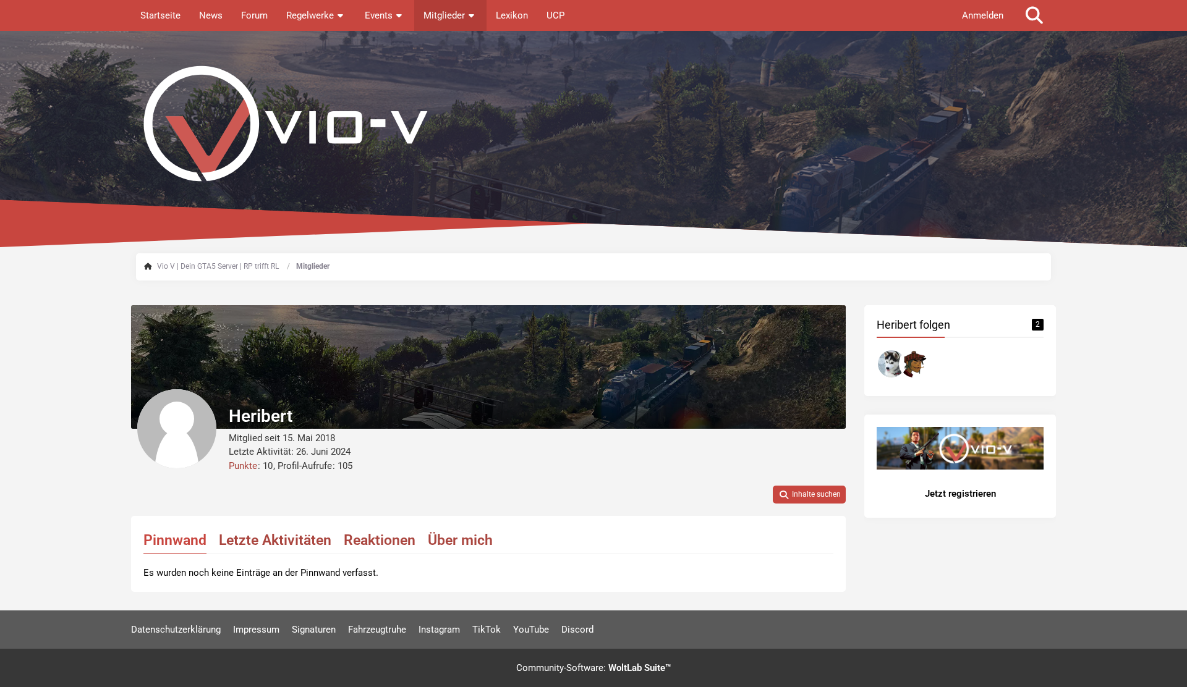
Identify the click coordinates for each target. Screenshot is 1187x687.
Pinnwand (174, 540)
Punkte (243, 465)
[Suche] (1034, 15)
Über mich (460, 540)
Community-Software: (593, 667)
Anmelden (982, 15)
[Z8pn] (914, 364)
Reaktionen (379, 540)
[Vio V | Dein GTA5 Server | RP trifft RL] (593, 124)
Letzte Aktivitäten (275, 540)
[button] (809, 495)
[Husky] (891, 364)
